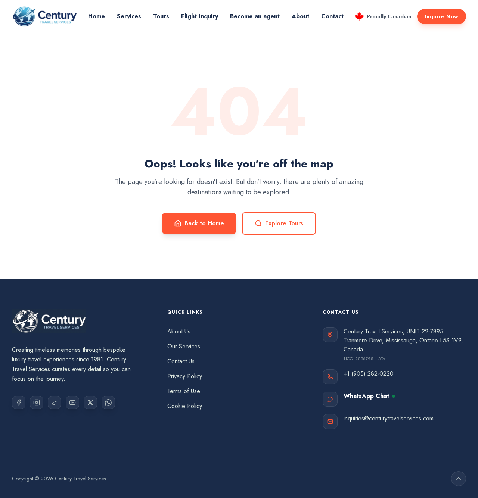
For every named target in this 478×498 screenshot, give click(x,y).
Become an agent (255, 16)
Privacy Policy (184, 376)
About (300, 16)
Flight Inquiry (199, 16)
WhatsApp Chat (366, 396)
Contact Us (181, 361)
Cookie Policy (184, 406)
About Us (178, 331)
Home (96, 16)
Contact (332, 16)
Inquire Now (442, 16)
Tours (161, 16)
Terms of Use (183, 391)
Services (129, 16)
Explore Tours (284, 223)
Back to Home (204, 223)
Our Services (183, 346)
